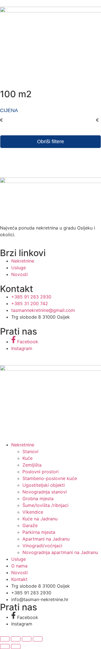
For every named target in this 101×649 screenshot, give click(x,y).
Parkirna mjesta (38, 532)
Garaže (30, 525)
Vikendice (32, 512)
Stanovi (30, 451)
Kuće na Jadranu (40, 518)
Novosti (19, 572)
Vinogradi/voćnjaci (42, 545)
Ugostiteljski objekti (43, 485)
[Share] (26, 638)
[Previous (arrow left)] (5, 646)
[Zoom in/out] (5, 638)
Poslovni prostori (40, 471)
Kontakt (19, 579)
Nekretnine (22, 445)
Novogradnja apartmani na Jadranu (60, 552)
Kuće (27, 458)
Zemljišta (32, 465)
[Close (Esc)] (37, 638)
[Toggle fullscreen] (15, 638)
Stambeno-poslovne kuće (49, 478)
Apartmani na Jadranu (46, 539)
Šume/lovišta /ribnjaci (45, 505)
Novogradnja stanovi (44, 492)
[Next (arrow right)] (15, 646)
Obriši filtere (50, 141)
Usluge (18, 559)
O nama (19, 566)
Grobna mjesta (38, 498)
